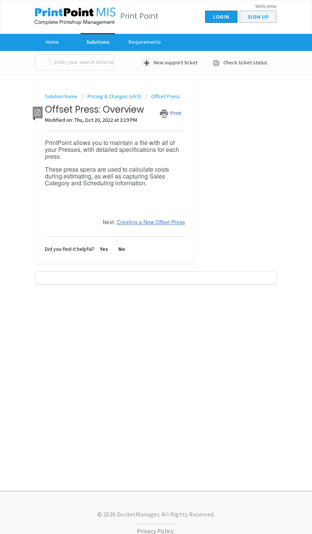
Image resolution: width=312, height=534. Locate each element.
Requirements (145, 41)
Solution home (62, 96)
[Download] (142, 264)
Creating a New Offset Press (151, 222)
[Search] (49, 62)
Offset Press (165, 96)
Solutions (98, 41)
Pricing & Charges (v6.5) (114, 96)
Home (52, 41)
